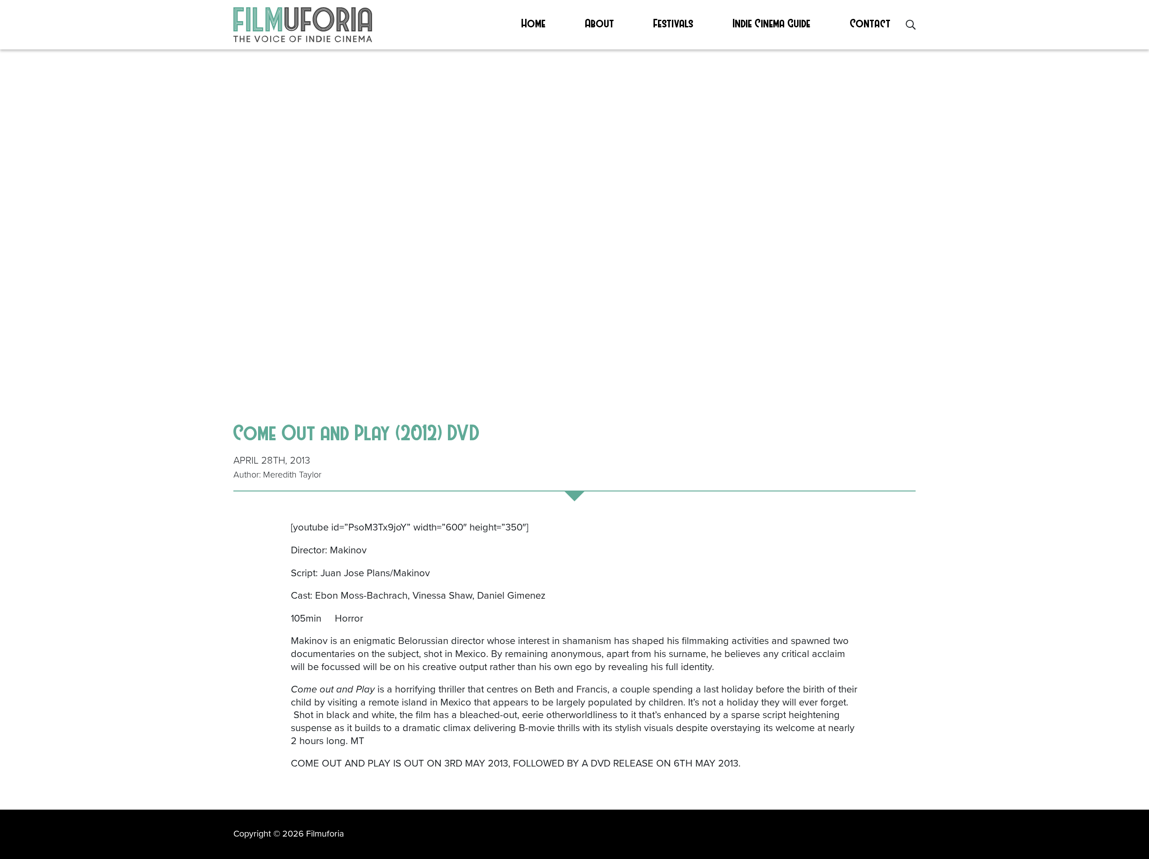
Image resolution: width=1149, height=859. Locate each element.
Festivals (673, 23)
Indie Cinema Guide (772, 23)
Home (534, 23)
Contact (870, 23)
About (599, 23)
